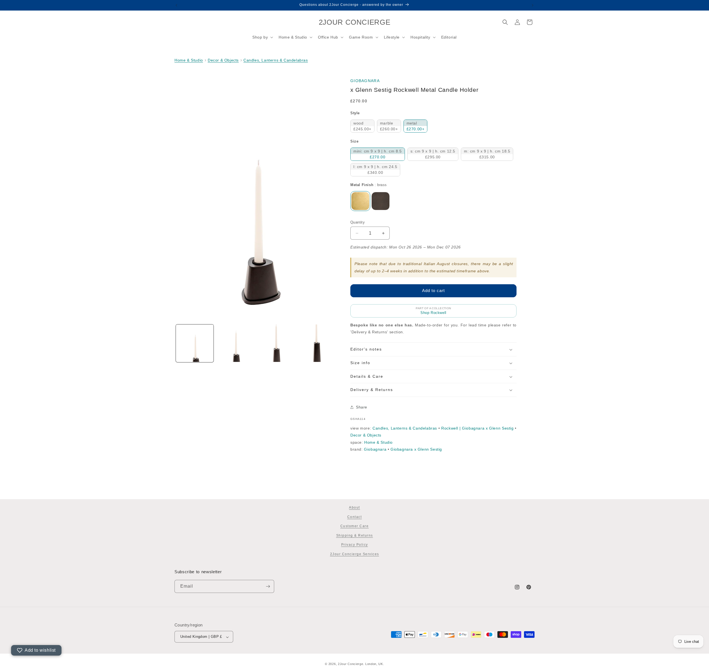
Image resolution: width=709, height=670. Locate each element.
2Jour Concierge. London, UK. (361, 664)
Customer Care (354, 526)
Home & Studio (188, 60)
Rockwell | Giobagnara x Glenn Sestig (477, 428)
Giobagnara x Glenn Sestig (416, 449)
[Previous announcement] (176, 5)
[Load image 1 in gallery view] (195, 343)
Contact (354, 517)
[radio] (362, 126)
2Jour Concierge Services (354, 554)
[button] (262, 37)
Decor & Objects (223, 60)
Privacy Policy (354, 545)
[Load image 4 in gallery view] (316, 343)
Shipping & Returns (354, 535)
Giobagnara (365, 80)
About (354, 507)
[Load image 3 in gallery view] (275, 343)
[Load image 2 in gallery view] (235, 343)
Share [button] (361, 407)
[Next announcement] (532, 5)
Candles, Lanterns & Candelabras (275, 60)
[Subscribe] (268, 586)
